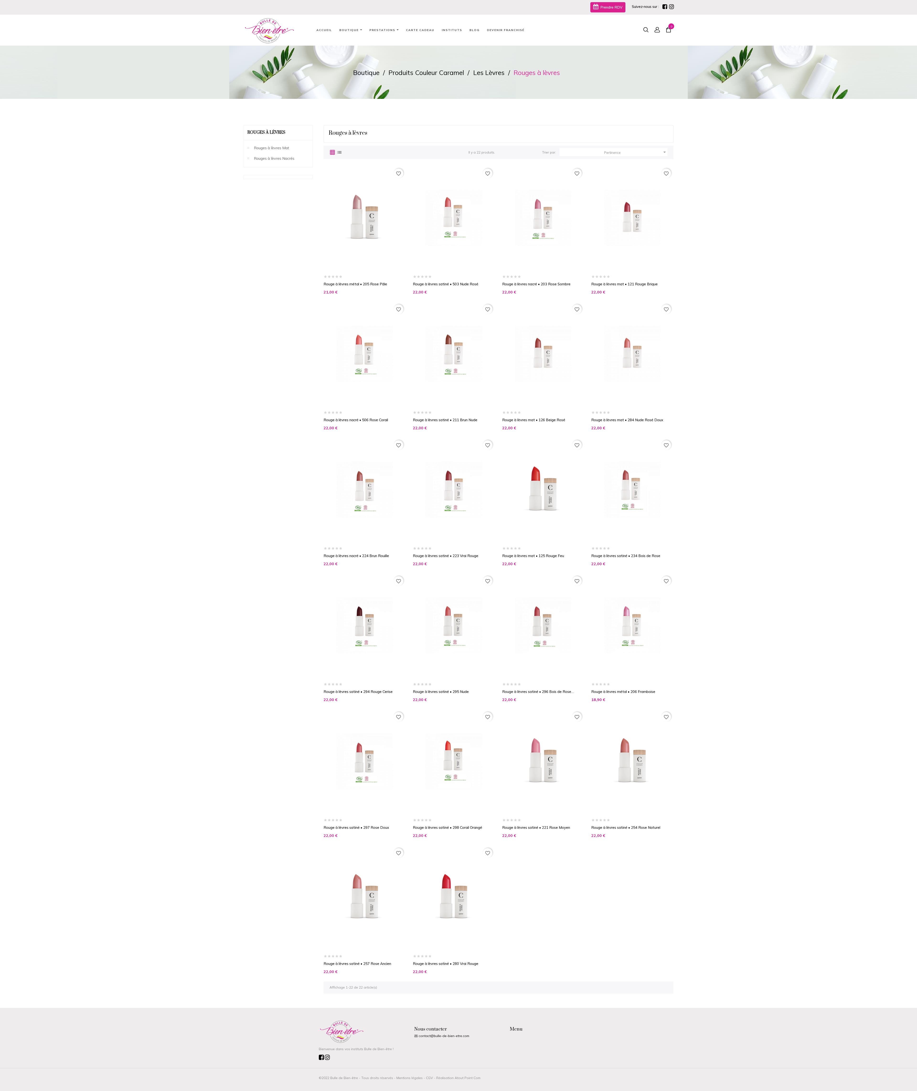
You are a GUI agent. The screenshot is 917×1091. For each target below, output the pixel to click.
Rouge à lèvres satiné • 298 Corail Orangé (447, 827)
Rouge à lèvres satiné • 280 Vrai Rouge (445, 963)
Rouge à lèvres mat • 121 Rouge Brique (624, 284)
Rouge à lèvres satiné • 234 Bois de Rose (625, 555)
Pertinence (635, 152)
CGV (429, 1078)
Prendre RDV (611, 7)
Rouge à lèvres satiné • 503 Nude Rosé (445, 284)
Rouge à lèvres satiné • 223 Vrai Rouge (445, 555)
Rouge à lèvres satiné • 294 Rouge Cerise (358, 691)
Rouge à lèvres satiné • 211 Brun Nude (445, 420)
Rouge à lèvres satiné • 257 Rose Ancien (357, 963)
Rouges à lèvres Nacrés (274, 158)
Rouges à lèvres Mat (271, 147)
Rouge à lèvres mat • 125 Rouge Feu (533, 555)
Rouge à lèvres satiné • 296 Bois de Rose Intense (536, 691)
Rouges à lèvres (266, 132)
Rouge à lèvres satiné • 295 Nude (441, 691)
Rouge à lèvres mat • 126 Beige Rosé (533, 420)
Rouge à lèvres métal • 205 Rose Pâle (355, 284)
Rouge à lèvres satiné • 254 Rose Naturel (625, 827)
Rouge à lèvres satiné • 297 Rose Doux (356, 827)
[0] (668, 31)
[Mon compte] (654, 30)
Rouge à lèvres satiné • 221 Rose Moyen (536, 827)
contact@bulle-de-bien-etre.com (444, 1036)
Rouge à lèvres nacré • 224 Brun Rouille (356, 555)
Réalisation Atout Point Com (458, 1078)
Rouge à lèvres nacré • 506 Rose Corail (356, 420)
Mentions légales (409, 1078)
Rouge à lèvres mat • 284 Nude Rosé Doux (627, 420)
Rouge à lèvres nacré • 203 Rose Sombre (536, 284)
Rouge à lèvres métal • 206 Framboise (623, 691)
